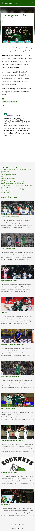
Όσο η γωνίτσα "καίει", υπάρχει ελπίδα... (13, 182)
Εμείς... (3, 176)
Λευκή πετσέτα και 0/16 (8, 249)
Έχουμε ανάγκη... (6, 180)
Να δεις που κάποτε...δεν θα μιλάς (11, 173)
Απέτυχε (4, 312)
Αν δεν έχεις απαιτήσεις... (9, 174)
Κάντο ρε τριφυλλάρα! (8, 408)
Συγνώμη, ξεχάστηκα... (8, 178)
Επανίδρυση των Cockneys (9, 472)
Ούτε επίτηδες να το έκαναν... (10, 217)
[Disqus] (17, 135)
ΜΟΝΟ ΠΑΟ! (5, 192)
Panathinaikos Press (11, 3)
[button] (3, 21)
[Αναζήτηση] (32, 3)
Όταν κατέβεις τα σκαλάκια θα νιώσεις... (13, 183)
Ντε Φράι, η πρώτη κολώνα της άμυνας (13, 344)
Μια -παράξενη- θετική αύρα (10, 376)
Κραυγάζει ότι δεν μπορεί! (9, 280)
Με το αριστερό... (6, 504)
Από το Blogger (18, 524)
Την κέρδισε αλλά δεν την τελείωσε (12, 440)
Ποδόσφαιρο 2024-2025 (10, 101)
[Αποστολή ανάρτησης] (3, 99)
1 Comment (10, 17)
